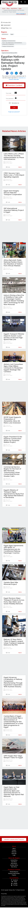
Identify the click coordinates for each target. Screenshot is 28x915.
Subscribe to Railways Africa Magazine (14, 839)
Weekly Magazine (14, 871)
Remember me (15, 103)
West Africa (7, 269)
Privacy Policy (4, 893)
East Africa (14, 861)
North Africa (14, 8)
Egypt (20, 8)
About (14, 848)
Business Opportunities (14, 873)
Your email (8, 93)
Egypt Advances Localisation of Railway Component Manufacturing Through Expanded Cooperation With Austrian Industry (13, 682)
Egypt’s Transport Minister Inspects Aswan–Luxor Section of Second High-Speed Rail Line (14, 336)
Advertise (14, 852)
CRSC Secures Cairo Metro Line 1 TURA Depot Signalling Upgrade (14, 175)
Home (3, 8)
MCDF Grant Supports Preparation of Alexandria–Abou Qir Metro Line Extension (12, 420)
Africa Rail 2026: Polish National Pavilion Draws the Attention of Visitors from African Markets (13, 263)
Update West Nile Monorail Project (11, 583)
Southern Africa (14, 865)
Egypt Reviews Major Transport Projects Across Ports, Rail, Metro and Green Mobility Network (14, 601)
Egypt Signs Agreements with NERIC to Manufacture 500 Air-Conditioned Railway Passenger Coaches (13, 549)
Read (19, 167)
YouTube (15, 885)
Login (14, 855)
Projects (14, 875)
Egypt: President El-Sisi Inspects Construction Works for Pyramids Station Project (13, 439)
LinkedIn (15, 883)
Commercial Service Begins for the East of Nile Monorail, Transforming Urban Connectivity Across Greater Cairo (12, 471)
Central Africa (14, 860)
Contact (14, 850)
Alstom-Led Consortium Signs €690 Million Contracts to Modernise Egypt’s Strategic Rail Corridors (13, 368)
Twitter (15, 881)
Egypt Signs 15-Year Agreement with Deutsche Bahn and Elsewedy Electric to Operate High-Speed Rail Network (14, 791)
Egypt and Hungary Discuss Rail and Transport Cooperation (13, 192)
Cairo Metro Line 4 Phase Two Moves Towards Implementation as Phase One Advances (14, 156)
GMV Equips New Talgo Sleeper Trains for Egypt (13, 757)
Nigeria (11, 269)
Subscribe (14, 853)
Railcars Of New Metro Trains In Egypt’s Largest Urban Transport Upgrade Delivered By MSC (14, 642)
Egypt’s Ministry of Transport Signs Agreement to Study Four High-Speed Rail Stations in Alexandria (14, 493)
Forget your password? (14, 111)
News (8, 8)
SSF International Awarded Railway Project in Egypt (14, 210)
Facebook (15, 880)
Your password (9, 98)
